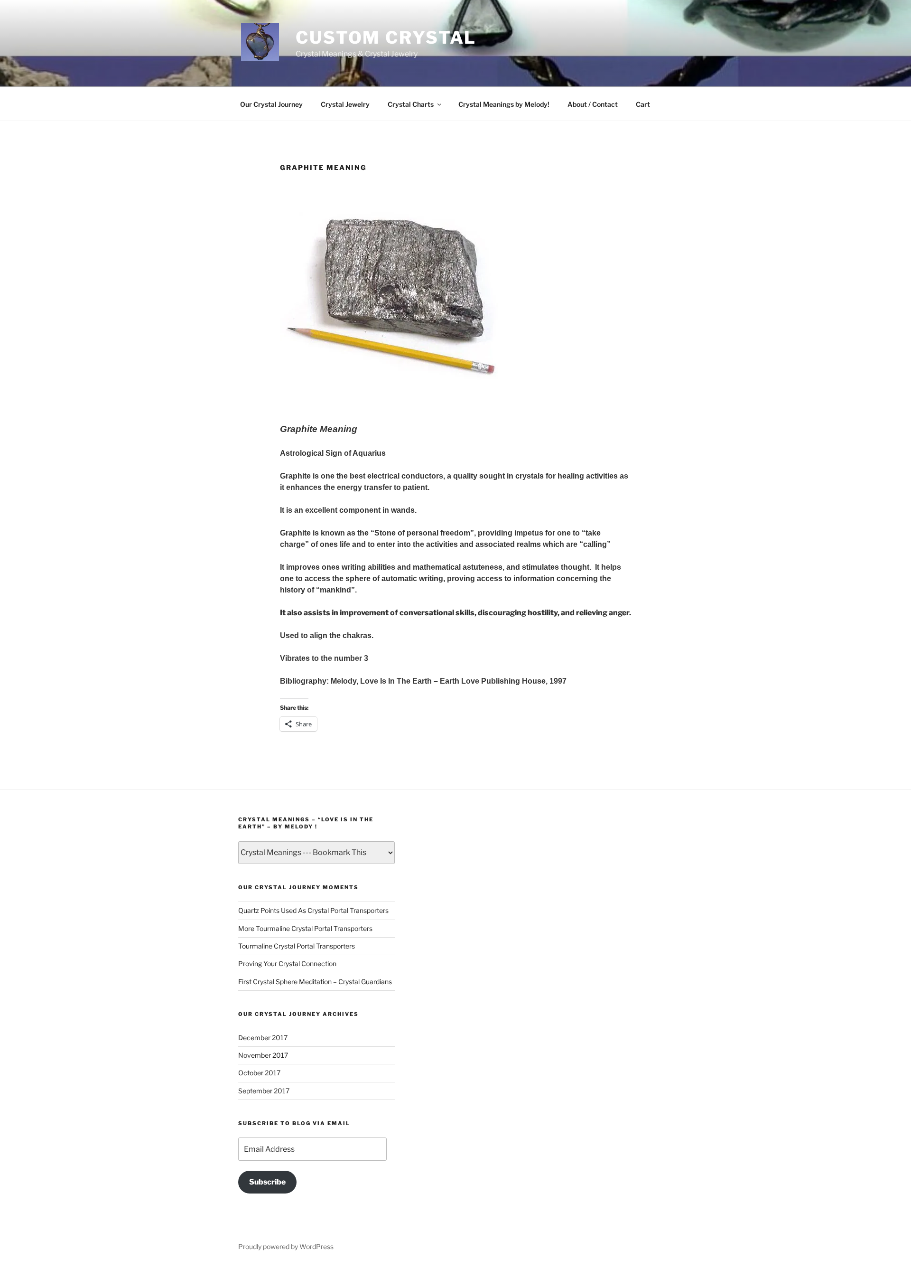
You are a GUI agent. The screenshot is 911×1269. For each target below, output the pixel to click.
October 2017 (259, 1073)
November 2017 (263, 1055)
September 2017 (263, 1091)
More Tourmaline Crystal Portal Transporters (305, 928)
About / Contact (592, 104)
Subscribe (267, 1181)
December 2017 (263, 1038)
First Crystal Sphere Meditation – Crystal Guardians (315, 982)
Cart (643, 104)
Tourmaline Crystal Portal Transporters (296, 946)
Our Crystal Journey (271, 104)
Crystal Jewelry (345, 104)
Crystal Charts (411, 104)
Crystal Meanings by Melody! (503, 104)
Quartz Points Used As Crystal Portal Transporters (313, 910)
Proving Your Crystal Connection (287, 963)
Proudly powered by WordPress (286, 1246)
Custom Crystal (386, 37)
